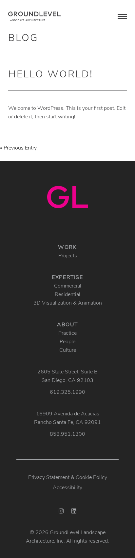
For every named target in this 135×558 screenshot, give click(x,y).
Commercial (67, 285)
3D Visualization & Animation (67, 302)
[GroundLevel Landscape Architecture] (34, 16)
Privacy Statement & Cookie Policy (67, 476)
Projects (67, 255)
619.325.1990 (67, 391)
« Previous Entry (18, 147)
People (67, 341)
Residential (67, 293)
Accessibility (67, 487)
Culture (67, 349)
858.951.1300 (67, 433)
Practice (67, 332)
